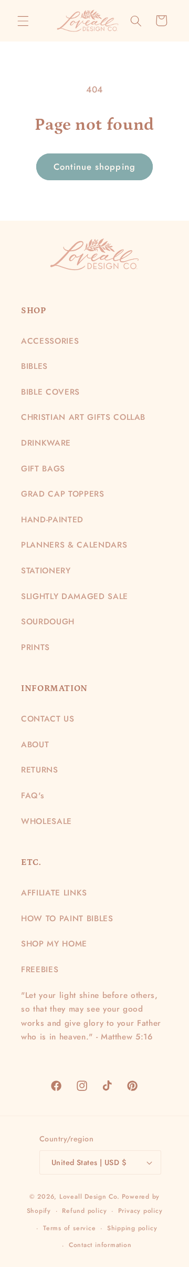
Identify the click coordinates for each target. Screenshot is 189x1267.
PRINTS (35, 647)
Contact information (100, 1245)
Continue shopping (94, 166)
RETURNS (39, 770)
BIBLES (34, 366)
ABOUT (35, 744)
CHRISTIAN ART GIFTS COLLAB (83, 417)
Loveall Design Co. (89, 1196)
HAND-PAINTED (52, 520)
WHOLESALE (46, 821)
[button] (23, 20)
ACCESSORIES (50, 341)
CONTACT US (48, 719)
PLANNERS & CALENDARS (74, 545)
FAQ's (32, 795)
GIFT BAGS (43, 469)
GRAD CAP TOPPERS (62, 494)
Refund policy (84, 1211)
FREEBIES (39, 969)
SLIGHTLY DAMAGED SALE (74, 596)
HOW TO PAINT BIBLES (67, 918)
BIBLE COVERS (50, 392)
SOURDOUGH (48, 621)
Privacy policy (140, 1211)
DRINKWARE (46, 443)
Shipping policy (132, 1228)
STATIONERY (46, 570)
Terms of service (69, 1228)
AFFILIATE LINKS (54, 893)
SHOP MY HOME (54, 944)
